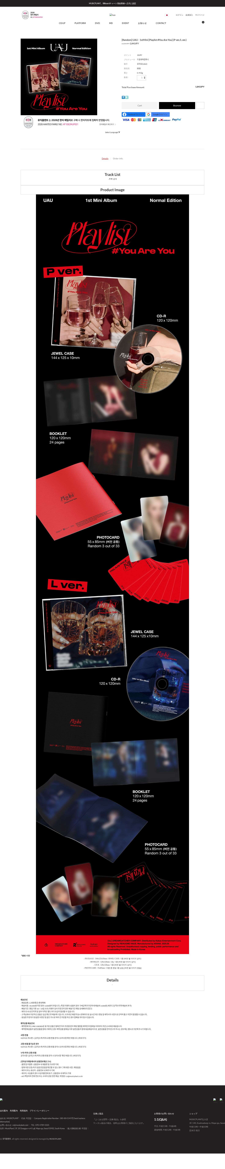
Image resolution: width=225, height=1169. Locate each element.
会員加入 (189, 15)
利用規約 (24, 1110)
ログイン (179, 15)
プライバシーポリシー (39, 1110)
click (167, 15)
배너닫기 (218, 3)
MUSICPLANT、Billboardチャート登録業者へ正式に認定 (112, 3)
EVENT (125, 23)
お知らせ (142, 23)
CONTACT (161, 23)
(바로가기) (82, 1038)
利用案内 (14, 1110)
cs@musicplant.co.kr (21, 1125)
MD (111, 23)
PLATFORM (80, 23)
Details (105, 158)
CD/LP (62, 23)
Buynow (177, 105)
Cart (140, 105)
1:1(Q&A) (160, 1119)
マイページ (199, 15)
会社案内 (4, 1110)
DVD (97, 23)
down (144, 78)
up (144, 77)
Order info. (118, 158)
